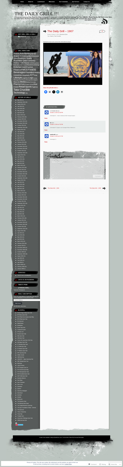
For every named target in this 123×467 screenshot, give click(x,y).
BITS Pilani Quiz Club (22, 319)
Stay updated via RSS (90, 20)
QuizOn (19, 388)
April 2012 (19, 188)
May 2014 (19, 135)
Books (34, 54)
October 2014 (20, 125)
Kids (35, 75)
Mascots (17, 82)
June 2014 (19, 133)
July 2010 (19, 232)
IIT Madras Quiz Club (22, 350)
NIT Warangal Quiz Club (23, 371)
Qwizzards (19, 399)
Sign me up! (18, 303)
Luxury (35, 78)
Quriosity (19, 395)
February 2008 (20, 266)
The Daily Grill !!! (37, 13)
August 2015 (20, 104)
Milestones (52, 1)
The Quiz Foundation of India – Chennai (26, 407)
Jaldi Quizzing (20, 357)
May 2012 (19, 186)
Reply (45, 118)
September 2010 (21, 228)
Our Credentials (63, 1)
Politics (23, 84)
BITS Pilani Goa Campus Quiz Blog (25, 317)
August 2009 (20, 256)
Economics (35, 63)
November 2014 (21, 123)
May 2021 (19, 100)
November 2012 (21, 173)
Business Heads (25, 58)
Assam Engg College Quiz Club (24, 312)
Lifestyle (18, 77)
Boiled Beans (20, 323)
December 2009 (21, 247)
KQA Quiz (19, 363)
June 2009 (19, 260)
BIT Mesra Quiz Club (22, 314)
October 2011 (20, 201)
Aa (50, 122)
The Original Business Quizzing (24, 405)
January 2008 (20, 268)
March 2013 (20, 165)
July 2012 (19, 182)
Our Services (75, 1)
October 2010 (20, 226)
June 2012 (19, 184)
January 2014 (20, 144)
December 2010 (21, 222)
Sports (28, 86)
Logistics (25, 78)
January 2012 (20, 194)
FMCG (24, 69)
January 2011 (20, 220)
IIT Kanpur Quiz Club (22, 348)
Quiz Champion (21, 382)
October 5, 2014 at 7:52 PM (56, 124)
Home (22, 1)
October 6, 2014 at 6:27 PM (56, 136)
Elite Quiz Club (20, 336)
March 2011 (20, 216)
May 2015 (19, 110)
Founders (29, 72)
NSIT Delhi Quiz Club (22, 376)
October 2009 (20, 251)
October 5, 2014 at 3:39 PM (56, 112)
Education (17, 65)
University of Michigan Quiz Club (25, 418)
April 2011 (19, 213)
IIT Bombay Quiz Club (22, 344)
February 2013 (20, 167)
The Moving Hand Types (23, 403)
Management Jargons (31, 80)
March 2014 (20, 140)
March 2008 (20, 264)
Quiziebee (19, 386)
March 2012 (20, 190)
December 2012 (21, 171)
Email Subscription (25, 294)
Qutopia (19, 397)
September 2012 (21, 178)
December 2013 (21, 146)
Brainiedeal (19, 325)
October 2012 (20, 175)
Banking (27, 54)
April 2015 (19, 112)
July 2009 (19, 258)
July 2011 (19, 207)
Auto (22, 53)
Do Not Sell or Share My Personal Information (73, 437)
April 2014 (19, 138)
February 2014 (20, 142)
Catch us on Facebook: (26, 279)
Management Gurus (20, 80)
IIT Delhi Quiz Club (21, 346)
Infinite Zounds (20, 354)
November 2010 (21, 224)
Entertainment (20, 67)
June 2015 (19, 108)
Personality (33, 82)
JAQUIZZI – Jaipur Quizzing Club (25, 359)
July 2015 (19, 106)
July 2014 (19, 131)
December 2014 (21, 121)
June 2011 (19, 209)
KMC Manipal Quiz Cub (22, 361)
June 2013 (19, 159)
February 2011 (20, 218)
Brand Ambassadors (23, 56)
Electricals (23, 65)
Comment (98, 176)
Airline (16, 53)
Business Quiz (20, 60)
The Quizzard (20, 409)
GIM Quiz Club (20, 338)
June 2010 (19, 235)
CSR (30, 63)
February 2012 (20, 192)
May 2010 (19, 237)
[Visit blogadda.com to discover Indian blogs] (19, 425)
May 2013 (19, 161)
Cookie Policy (68, 464)
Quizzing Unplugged (22, 390)
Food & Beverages (25, 71)
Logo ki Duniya (20, 365)
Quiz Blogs (19, 380)
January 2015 (20, 119)
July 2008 (19, 262)
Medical (28, 82)
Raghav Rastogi (29, 84)
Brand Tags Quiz (21, 327)
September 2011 (21, 203)
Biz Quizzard (20, 321)
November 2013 (21, 148)
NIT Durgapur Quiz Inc (22, 367)
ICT (32, 75)
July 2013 (19, 157)
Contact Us (87, 1)
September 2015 (21, 102)
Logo (31, 78)
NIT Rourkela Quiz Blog (22, 369)
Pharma (17, 84)
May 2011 (19, 211)
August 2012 (20, 180)
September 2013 (21, 152)
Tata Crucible (22, 89)
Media (23, 82)
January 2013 (20, 169)
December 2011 (21, 197)
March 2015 (20, 114)
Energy (36, 65)
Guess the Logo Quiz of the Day (24, 340)
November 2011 (21, 199)
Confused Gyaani (21, 329)
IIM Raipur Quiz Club (22, 342)
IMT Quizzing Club (21, 352)
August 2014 (20, 129)
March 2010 (20, 241)
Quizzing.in (20, 392)
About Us (30, 1)
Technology (19, 92)
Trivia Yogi (19, 413)
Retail (22, 86)
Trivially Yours (20, 416)
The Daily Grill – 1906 (53, 188)
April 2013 (19, 163)
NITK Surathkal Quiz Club (23, 373)
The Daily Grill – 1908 (95, 188)
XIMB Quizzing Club (22, 420)
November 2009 (21, 249)
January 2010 (20, 245)
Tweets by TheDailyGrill (19, 290)
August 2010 (20, 230)
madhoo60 (52, 134)
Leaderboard (40, 1)
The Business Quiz (21, 401)
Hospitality (26, 75)
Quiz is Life (20, 384)
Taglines (35, 87)
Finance (17, 70)
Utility (26, 93)
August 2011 (20, 205)
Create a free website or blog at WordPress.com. (50, 437)
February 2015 (20, 116)
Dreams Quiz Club (21, 333)
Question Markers (21, 378)
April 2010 (19, 239)
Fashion (30, 67)
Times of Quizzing (21, 411)
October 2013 (20, 150)
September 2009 (21, 253)
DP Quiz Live (20, 331)
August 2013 (20, 154)
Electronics (30, 65)
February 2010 (20, 243)
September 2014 (21, 127)
